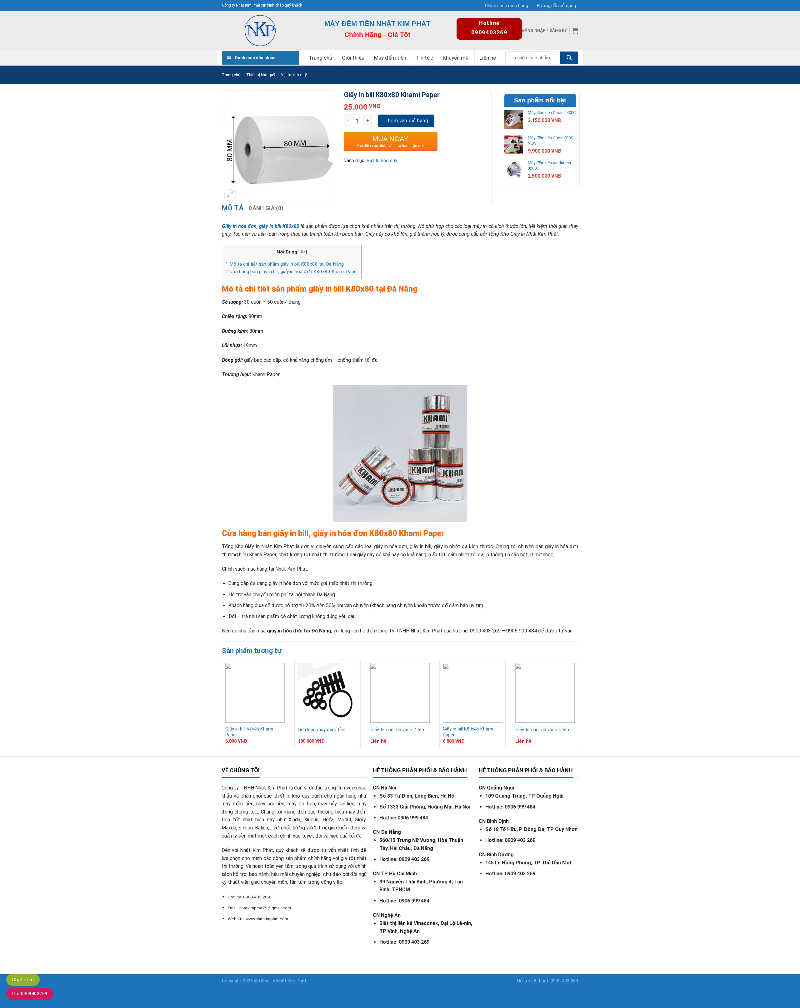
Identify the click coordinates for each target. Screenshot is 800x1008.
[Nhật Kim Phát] (260, 30)
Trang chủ (320, 58)
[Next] (577, 707)
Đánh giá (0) (265, 208)
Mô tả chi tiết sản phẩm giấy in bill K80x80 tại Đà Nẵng (284, 264)
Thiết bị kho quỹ (260, 74)
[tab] (233, 208)
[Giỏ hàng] (575, 30)
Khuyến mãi (456, 58)
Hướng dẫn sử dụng (556, 5)
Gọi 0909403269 (30, 993)
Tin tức (424, 58)
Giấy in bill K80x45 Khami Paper (468, 732)
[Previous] (222, 707)
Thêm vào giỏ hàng (406, 121)
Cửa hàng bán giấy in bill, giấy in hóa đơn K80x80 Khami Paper (291, 271)
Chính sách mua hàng (506, 5)
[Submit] (569, 58)
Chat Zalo (23, 979)
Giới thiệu (353, 58)
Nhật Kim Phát (291, 981)
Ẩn (303, 251)
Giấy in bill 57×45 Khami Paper (249, 732)
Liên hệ (487, 58)
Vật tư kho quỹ (294, 74)
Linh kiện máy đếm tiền (321, 729)
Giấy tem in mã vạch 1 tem (543, 729)
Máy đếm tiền (390, 58)
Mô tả (233, 208)
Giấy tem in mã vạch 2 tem (398, 729)
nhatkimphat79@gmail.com (265, 907)
